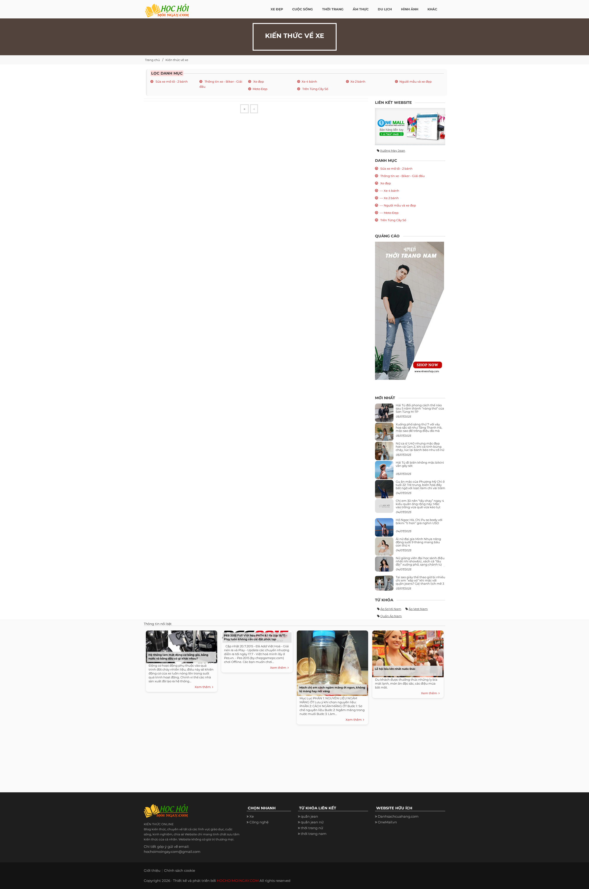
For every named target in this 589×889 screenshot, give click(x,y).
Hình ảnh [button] (409, 9)
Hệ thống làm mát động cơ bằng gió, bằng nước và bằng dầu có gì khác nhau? (178, 656)
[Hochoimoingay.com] (167, 8)
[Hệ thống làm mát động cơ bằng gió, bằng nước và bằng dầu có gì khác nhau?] (180, 645)
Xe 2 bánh (357, 81)
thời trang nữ (312, 828)
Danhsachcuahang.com (398, 816)
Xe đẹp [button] (277, 9)
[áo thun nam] (409, 310)
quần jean (309, 816)
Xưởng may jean (392, 150)
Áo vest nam (418, 609)
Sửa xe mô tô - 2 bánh (171, 81)
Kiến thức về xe (176, 60)
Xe (251, 816)
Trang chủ (152, 60)
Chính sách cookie (179, 870)
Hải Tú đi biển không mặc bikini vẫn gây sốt (420, 464)
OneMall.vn (387, 822)
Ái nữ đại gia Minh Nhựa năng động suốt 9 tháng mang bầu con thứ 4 (418, 542)
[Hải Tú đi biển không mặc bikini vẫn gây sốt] (384, 472)
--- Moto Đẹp (389, 213)
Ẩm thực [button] (361, 9)
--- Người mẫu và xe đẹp (398, 205)
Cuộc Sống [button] (302, 9)
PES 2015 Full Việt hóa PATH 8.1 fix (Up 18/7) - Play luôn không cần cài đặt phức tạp (255, 637)
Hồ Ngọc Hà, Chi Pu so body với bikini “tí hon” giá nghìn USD (419, 521)
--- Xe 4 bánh (389, 190)
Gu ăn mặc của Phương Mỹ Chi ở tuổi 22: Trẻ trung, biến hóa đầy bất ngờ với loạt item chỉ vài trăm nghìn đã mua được (420, 486)
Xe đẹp (258, 81)
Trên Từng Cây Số (315, 89)
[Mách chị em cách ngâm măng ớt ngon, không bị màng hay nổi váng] (331, 662)
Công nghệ (259, 822)
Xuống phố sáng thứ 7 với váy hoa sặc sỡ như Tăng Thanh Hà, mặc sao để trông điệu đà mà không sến (419, 429)
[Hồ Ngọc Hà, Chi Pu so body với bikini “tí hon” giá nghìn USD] (384, 529)
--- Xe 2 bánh (389, 198)
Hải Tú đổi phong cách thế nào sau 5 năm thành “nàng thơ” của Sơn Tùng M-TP (420, 408)
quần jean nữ (312, 822)
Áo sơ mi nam (390, 609)
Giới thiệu (152, 870)
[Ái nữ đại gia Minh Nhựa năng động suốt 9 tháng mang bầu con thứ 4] (384, 549)
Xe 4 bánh (309, 81)
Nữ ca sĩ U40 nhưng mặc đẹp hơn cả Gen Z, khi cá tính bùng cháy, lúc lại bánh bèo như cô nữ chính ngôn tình (420, 448)
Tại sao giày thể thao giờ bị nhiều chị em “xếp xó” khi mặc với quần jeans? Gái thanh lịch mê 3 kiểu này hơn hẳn (420, 582)
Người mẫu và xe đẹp (415, 81)
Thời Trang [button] (333, 9)
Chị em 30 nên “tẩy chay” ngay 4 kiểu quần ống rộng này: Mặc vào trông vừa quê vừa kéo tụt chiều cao (420, 505)
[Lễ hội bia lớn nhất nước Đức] (407, 652)
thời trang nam (313, 833)
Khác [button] (432, 9)
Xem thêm (203, 687)
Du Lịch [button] (385, 9)
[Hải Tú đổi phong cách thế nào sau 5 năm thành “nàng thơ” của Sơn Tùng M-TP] (384, 414)
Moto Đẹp (260, 89)
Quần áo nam (391, 616)
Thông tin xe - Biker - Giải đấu (402, 176)
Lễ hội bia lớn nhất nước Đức (395, 669)
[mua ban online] (410, 126)
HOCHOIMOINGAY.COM (238, 880)
